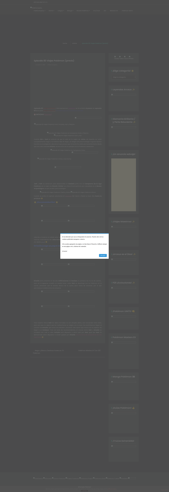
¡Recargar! (103, 255)
